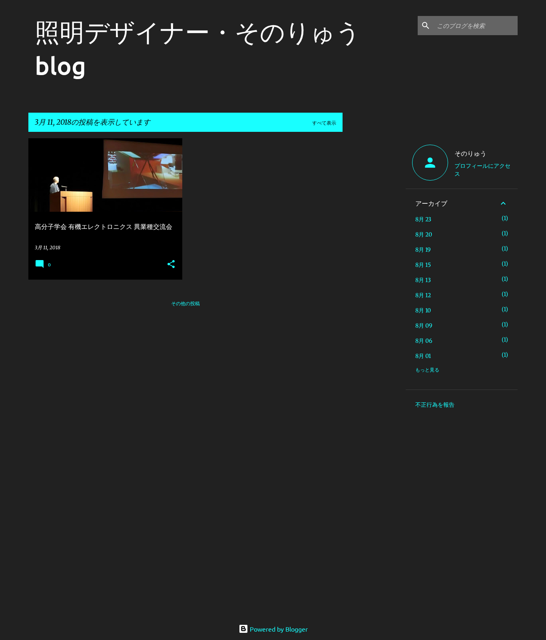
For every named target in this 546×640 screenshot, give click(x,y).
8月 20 (423, 234)
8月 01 (423, 356)
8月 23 (423, 219)
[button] (171, 264)
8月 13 (423, 280)
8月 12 (423, 295)
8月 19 (422, 249)
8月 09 (423, 325)
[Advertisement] (374, 258)
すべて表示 (324, 122)
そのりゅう (470, 153)
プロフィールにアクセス (482, 169)
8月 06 (423, 340)
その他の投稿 (185, 303)
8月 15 (423, 264)
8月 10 (423, 310)
